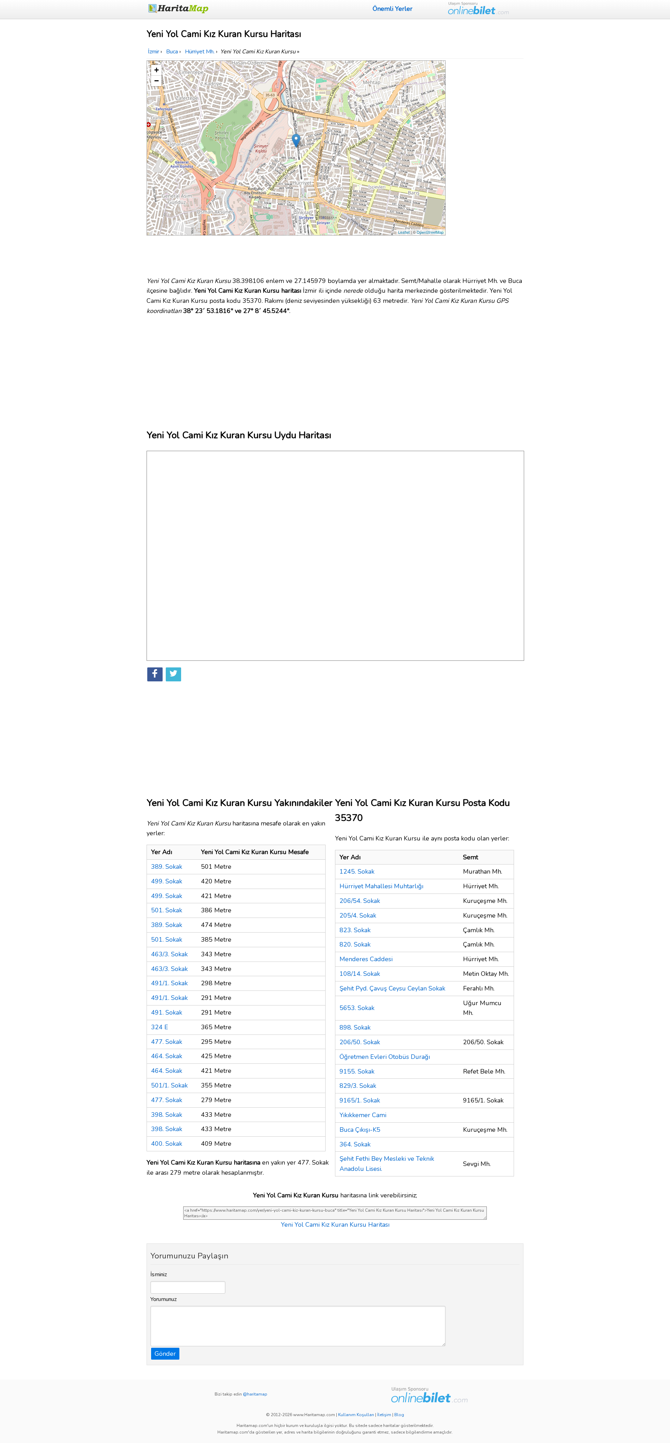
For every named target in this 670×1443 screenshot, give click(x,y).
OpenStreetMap (430, 232)
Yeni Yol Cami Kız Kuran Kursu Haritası (335, 1224)
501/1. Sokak (169, 1085)
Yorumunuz (163, 1299)
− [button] (156, 80)
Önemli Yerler (392, 9)
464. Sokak (166, 1056)
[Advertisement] (485, 165)
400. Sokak (166, 1143)
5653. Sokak (357, 1008)
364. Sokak (355, 1144)
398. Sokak (166, 1115)
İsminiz (158, 1274)
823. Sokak (355, 930)
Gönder (165, 1353)
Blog (399, 1415)
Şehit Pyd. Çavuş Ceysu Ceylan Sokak (392, 988)
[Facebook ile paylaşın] (155, 674)
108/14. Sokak (360, 974)
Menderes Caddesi (366, 959)
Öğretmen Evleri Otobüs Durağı (385, 1057)
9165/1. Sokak (360, 1100)
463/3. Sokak (169, 954)
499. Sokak (166, 881)
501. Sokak (166, 910)
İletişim (384, 1415)
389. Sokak (166, 866)
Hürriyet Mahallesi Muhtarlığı (381, 886)
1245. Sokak (357, 871)
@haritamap (255, 1394)
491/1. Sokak (169, 983)
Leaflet (404, 232)
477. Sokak (166, 1042)
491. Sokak (166, 1012)
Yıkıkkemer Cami (363, 1115)
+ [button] (156, 70)
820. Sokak (355, 944)
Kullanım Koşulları (356, 1415)
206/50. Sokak (360, 1042)
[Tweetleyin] (173, 674)
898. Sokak (355, 1027)
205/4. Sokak (358, 915)
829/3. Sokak (358, 1086)
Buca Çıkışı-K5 (360, 1130)
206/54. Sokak (360, 901)
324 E (159, 1027)
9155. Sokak (357, 1071)
